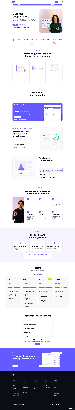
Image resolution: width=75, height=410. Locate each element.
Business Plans (46, 382)
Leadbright (22, 404)
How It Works (35, 380)
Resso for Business (14, 388)
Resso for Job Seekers (15, 390)
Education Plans (46, 380)
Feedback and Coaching (26, 385)
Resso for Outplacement (15, 395)
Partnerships (55, 387)
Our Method (24, 380)
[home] (15, 2)
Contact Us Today (54, 4)
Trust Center (55, 385)
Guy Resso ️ (13, 380)
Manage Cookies (14, 404)
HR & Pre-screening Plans (47, 387)
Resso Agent (14, 382)
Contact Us (55, 382)
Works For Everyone (25, 390)
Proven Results (25, 392)
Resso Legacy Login (35, 390)
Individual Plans (46, 385)
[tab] (35, 274)
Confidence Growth (25, 387)
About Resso (55, 380)
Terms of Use (55, 395)
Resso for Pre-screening (15, 393)
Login (34, 388)
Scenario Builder (25, 382)
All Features (34, 382)
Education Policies (56, 393)
